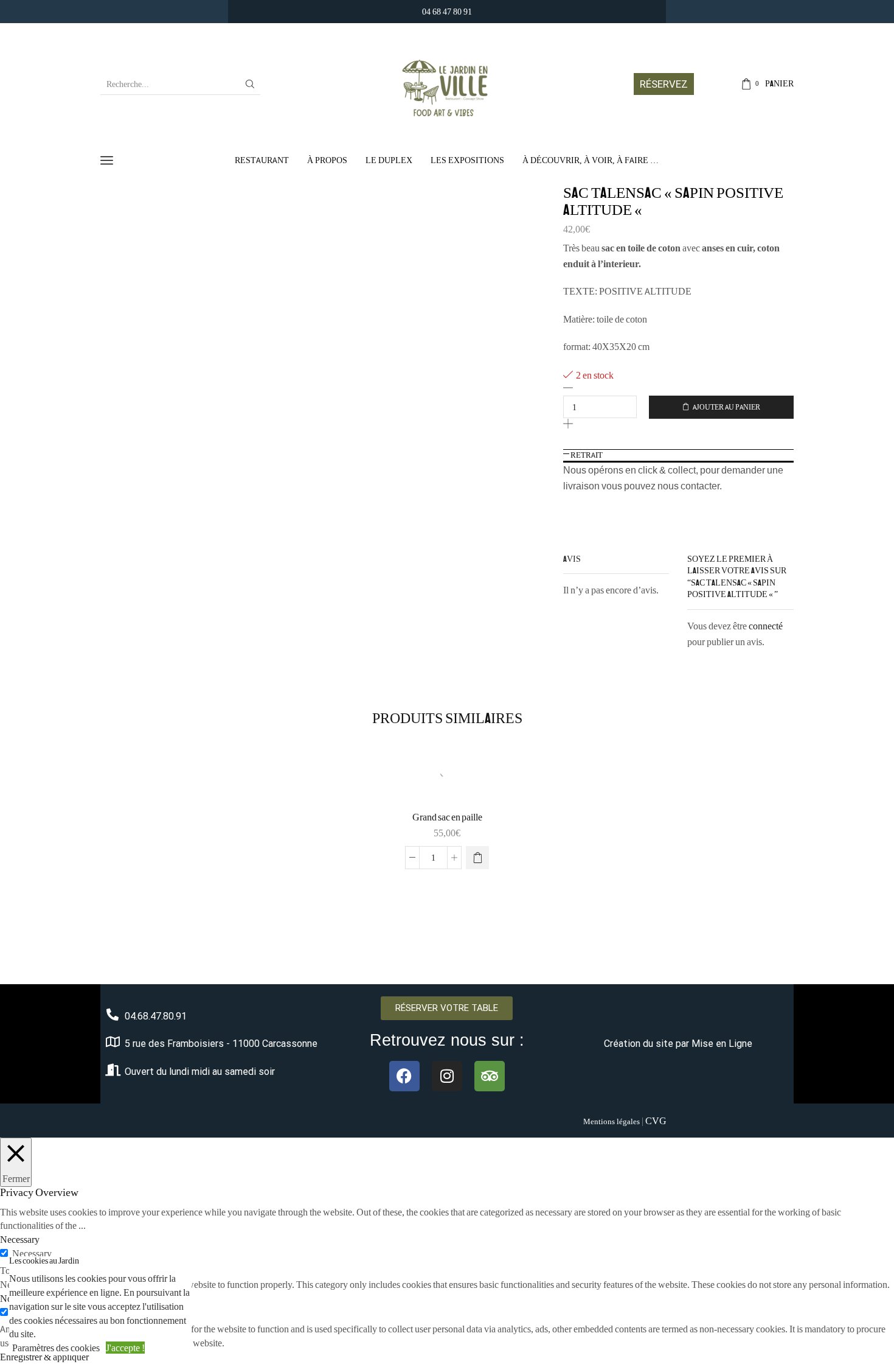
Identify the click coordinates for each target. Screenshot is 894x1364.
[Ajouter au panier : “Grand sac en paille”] (477, 857)
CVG (656, 1120)
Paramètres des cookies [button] (56, 1347)
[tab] (678, 455)
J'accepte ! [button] (125, 1347)
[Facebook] (404, 1076)
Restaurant (262, 160)
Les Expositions (467, 160)
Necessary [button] (20, 1239)
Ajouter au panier (726, 406)
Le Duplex (389, 160)
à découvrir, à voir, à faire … (590, 160)
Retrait (586, 455)
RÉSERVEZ (664, 84)
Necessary (32, 1253)
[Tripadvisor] (489, 1076)
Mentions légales (611, 1121)
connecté (766, 626)
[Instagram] (447, 1076)
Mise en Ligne (721, 1043)
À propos (327, 160)
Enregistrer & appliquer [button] (44, 1357)
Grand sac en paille (447, 817)
